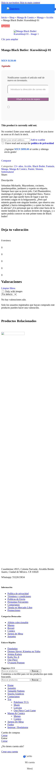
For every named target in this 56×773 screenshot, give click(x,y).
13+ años (18, 166)
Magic (17, 705)
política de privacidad (42, 143)
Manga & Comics (25, 17)
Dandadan (12, 648)
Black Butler (39, 166)
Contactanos (13, 604)
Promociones (13, 610)
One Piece (12, 659)
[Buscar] (46, 9)
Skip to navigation (10, 2)
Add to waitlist (37, 139)
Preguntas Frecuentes (17, 602)
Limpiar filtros (8, 288)
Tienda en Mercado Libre (19, 607)
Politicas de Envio (16, 599)
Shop (11, 17)
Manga (40, 17)
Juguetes (11, 636)
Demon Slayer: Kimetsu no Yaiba (23, 651)
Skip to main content (30, 2)
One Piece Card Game (25, 710)
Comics (11, 631)
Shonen (39, 169)
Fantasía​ (50, 166)
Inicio (4, 17)
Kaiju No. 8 (13, 657)
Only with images (13, 291)
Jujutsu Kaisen (14, 654)
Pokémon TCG (21, 702)
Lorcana (18, 707)
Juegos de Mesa (15, 633)
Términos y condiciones (19, 596)
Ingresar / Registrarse (17, 727)
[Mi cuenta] (50, 9)
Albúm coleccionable (17, 622)
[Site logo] (13, 8)
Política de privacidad (18, 593)
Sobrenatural (7, 172)
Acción (49, 17)
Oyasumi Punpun (16, 662)
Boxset (10, 628)
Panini (31, 169)
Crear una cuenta (9, 751)
